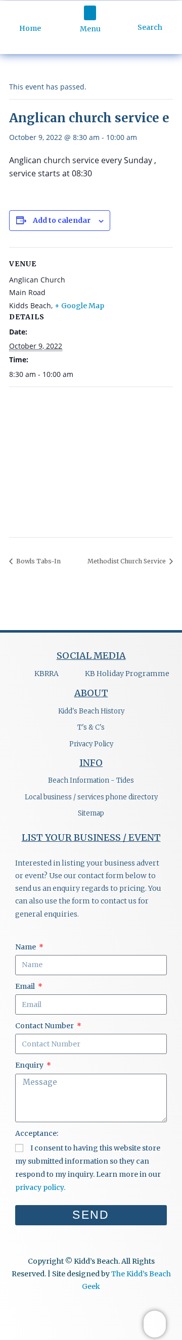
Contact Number (45, 1025)
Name (26, 946)
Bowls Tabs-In (38, 561)
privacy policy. (40, 1187)
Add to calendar (61, 220)
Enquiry (30, 1065)
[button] (90, 13)
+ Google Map (79, 305)
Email (25, 986)
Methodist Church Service (127, 561)
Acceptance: (36, 1133)
